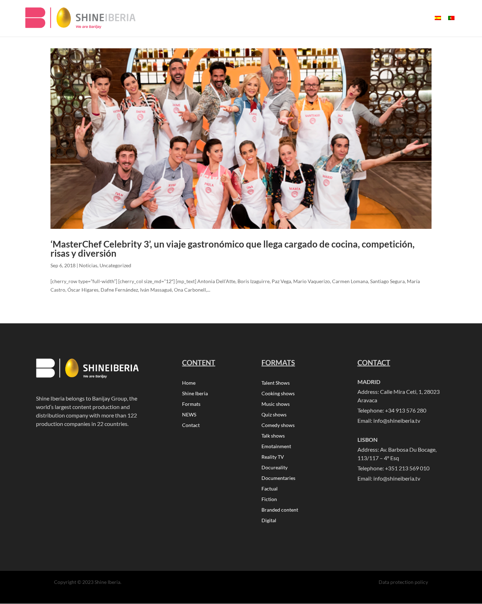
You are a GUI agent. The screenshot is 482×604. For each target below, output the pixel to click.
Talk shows (273, 436)
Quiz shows (274, 414)
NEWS (189, 414)
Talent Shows (275, 383)
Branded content (279, 510)
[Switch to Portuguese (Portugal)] (451, 24)
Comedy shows (278, 425)
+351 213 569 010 (407, 468)
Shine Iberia (195, 393)
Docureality (274, 467)
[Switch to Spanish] (438, 24)
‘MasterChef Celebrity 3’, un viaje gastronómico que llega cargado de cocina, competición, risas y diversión (232, 248)
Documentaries (278, 478)
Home (188, 383)
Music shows (275, 404)
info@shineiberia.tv (396, 420)
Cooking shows (278, 393)
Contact (191, 425)
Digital (268, 520)
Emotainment (276, 446)
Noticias (88, 265)
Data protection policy (403, 582)
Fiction (269, 499)
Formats (191, 404)
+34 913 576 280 (405, 410)
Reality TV (272, 457)
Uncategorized (115, 265)
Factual (269, 489)
